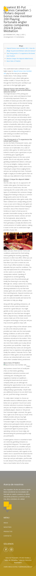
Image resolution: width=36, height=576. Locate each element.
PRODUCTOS (8, 531)
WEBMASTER (10, 35)
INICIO (6, 523)
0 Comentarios (19, 37)
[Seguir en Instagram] (11, 549)
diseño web (7, 567)
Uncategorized (8, 37)
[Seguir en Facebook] (6, 549)
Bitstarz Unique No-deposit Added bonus (19, 58)
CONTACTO (7, 536)
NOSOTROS (7, 527)
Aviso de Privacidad (12, 558)
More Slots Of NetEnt (13, 61)
